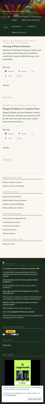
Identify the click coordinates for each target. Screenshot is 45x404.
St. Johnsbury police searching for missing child (21, 269)
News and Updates (31, 20)
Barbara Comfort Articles (12, 182)
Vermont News (9, 264)
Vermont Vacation (9, 230)
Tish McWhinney (22, 43)
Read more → (8, 97)
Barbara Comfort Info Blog (16, 11)
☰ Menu (6, 26)
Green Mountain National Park (14, 218)
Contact (31, 26)
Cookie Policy (11, 395)
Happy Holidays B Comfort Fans (21, 108)
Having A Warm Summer (17, 46)
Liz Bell (12, 43)
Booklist (16, 26)
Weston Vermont (9, 233)
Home (14, 20)
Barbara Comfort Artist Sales (13, 186)
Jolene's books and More (12, 197)
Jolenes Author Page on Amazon (15, 200)
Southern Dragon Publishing (13, 204)
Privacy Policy (19, 33)
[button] (17, 379)
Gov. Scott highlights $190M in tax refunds (19, 312)
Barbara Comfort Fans (24, 41)
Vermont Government (11, 226)
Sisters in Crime (9, 244)
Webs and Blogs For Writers (13, 208)
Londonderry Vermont (11, 222)
